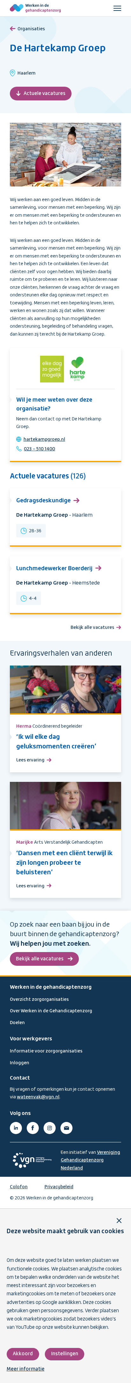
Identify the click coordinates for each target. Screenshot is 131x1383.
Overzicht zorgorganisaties (39, 999)
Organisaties (31, 29)
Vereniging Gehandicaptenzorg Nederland (90, 1160)
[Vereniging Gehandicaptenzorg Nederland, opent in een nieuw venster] (32, 1160)
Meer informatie (26, 1369)
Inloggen (19, 1063)
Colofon (19, 1187)
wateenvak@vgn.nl (38, 1097)
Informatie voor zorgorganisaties (46, 1051)
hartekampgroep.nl (44, 439)
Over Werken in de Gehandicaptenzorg (51, 1011)
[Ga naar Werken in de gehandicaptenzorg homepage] (35, 8)
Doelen (17, 1023)
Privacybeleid (59, 1187)
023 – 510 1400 (39, 449)
